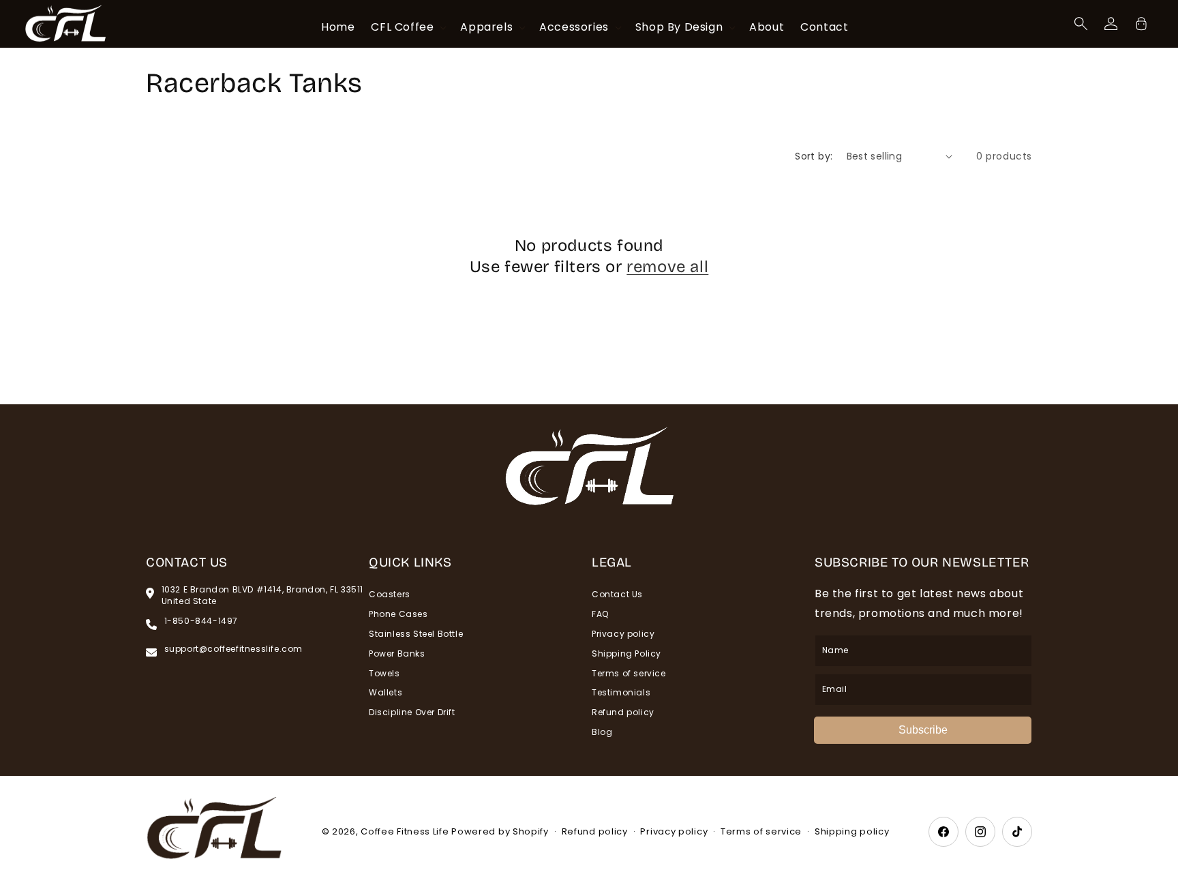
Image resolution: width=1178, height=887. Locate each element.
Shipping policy (852, 831)
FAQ (600, 614)
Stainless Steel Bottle (416, 634)
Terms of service (629, 673)
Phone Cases (398, 614)
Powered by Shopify (500, 831)
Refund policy (623, 712)
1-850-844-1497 (201, 621)
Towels (384, 673)
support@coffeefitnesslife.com (233, 649)
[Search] (1081, 24)
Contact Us (617, 594)
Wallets (385, 692)
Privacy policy (623, 634)
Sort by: (813, 156)
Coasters (389, 594)
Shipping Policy (626, 653)
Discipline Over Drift (412, 712)
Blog (602, 732)
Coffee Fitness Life (405, 831)
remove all (667, 266)
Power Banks (397, 653)
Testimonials (621, 692)
